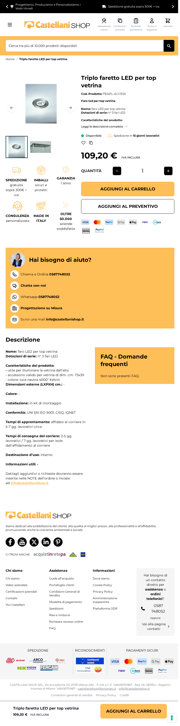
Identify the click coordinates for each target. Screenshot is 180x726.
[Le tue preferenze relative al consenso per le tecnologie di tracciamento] (171, 717)
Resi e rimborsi (59, 615)
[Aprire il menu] (11, 24)
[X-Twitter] (34, 542)
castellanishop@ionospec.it (97, 688)
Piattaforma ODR (105, 608)
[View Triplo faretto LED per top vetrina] (17, 147)
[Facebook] (10, 542)
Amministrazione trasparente (105, 600)
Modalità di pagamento (65, 602)
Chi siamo (13, 578)
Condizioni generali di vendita (71, 695)
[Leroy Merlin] (73, 554)
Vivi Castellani (15, 604)
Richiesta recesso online (66, 621)
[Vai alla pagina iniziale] (57, 24)
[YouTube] (22, 542)
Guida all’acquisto (61, 578)
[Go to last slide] (7, 6)
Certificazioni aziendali (21, 591)
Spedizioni (56, 608)
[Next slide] (172, 6)
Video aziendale (16, 585)
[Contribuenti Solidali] (90, 661)
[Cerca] (169, 46)
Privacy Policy (103, 591)
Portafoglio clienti (61, 585)
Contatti (11, 598)
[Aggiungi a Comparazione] (91, 142)
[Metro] (83, 554)
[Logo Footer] (90, 515)
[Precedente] (12, 108)
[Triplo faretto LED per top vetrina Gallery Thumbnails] (29, 147)
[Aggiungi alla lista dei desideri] (83, 142)
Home (10, 59)
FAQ (52, 628)
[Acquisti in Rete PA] (49, 554)
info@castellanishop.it (30, 483)
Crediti (124, 695)
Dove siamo (101, 578)
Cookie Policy (102, 585)
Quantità (91, 171)
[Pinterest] (58, 542)
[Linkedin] (46, 542)
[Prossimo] (70, 108)
